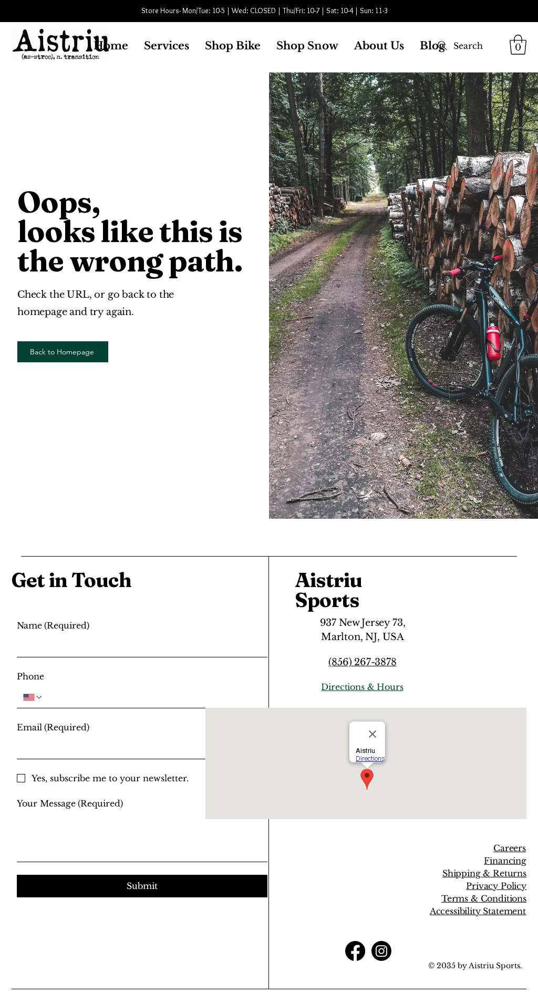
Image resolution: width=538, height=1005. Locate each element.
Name (53, 625)
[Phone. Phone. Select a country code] (33, 697)
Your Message (70, 803)
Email (53, 727)
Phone (30, 676)
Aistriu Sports (329, 590)
